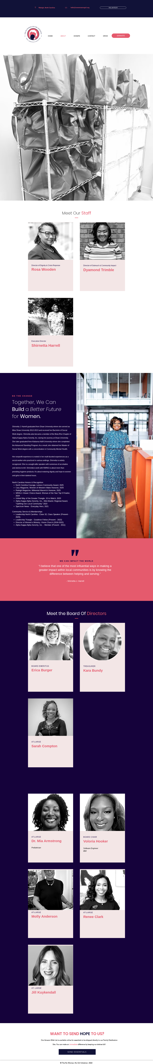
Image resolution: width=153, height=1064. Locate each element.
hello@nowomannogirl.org (80, 7)
